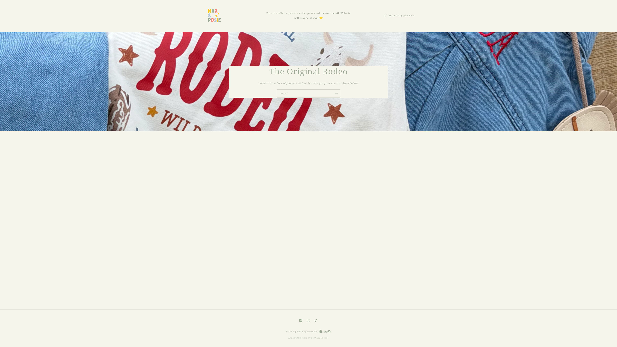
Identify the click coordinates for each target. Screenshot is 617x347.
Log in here (322, 337)
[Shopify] (325, 331)
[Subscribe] (336, 93)
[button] (399, 15)
